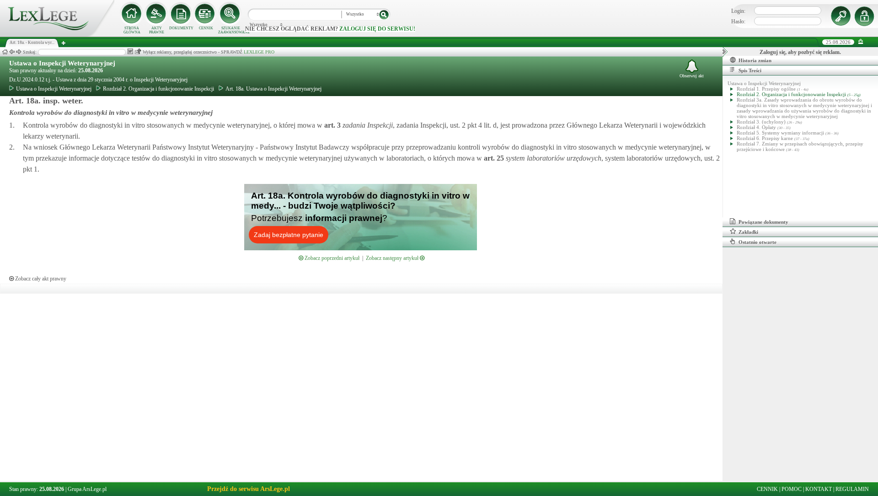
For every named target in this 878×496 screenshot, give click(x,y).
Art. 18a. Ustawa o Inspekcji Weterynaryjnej (273, 89)
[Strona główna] (57, 35)
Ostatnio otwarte (757, 242)
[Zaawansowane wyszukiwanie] (230, 13)
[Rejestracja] (865, 16)
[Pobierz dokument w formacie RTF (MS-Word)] (130, 51)
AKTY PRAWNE (156, 30)
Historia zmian (755, 60)
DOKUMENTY (181, 28)
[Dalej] (18, 51)
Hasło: (738, 21)
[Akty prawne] (156, 13)
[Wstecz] (12, 51)
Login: (738, 11)
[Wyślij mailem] (137, 51)
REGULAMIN (852, 489)
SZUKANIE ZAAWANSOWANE (230, 30)
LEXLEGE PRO (259, 51)
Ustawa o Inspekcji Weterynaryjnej (62, 63)
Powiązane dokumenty (763, 222)
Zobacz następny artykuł (393, 258)
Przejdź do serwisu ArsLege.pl (248, 488)
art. (331, 125)
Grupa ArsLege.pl (87, 489)
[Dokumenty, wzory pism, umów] (181, 13)
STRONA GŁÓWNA (131, 30)
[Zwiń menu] (861, 42)
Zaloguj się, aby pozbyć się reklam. (800, 52)
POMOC (792, 489)
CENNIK (206, 28)
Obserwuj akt (692, 75)
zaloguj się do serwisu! (377, 29)
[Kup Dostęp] (205, 13)
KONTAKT (818, 489)
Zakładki (748, 232)
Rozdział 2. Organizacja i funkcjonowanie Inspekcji (158, 89)
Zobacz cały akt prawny (40, 278)
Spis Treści (750, 70)
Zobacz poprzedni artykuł (331, 258)
